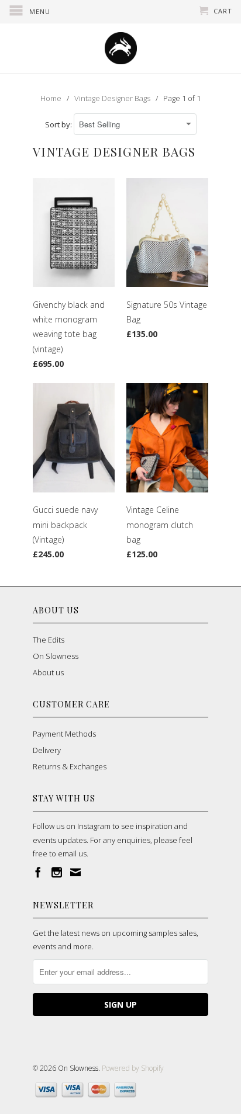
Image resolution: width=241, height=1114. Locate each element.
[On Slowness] (120, 48)
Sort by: (59, 124)
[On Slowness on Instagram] (56, 872)
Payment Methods (64, 733)
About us (48, 672)
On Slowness (55, 656)
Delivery (47, 750)
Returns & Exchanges (69, 766)
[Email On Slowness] (75, 872)
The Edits (48, 639)
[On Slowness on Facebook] (38, 872)
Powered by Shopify (133, 1068)
